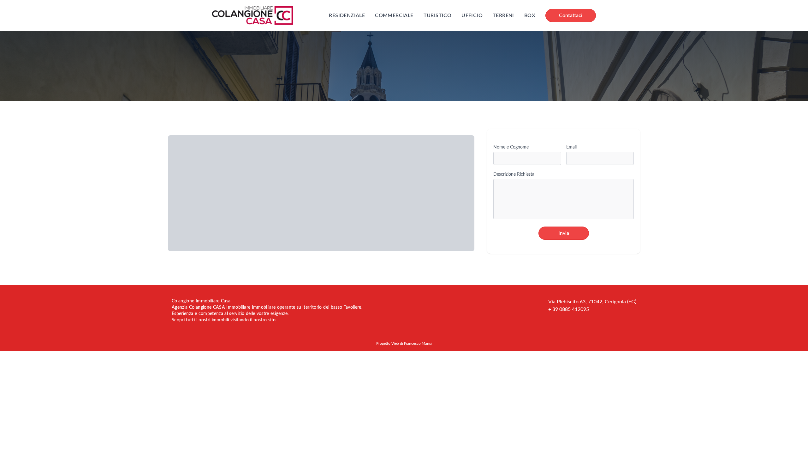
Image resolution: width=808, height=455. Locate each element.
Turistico (438, 15)
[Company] (252, 15)
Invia (563, 233)
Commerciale (394, 15)
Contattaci (570, 15)
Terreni (503, 15)
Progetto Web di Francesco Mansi (404, 343)
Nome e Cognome (511, 147)
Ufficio (472, 15)
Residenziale (347, 15)
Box (529, 15)
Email (571, 147)
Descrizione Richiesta (513, 174)
